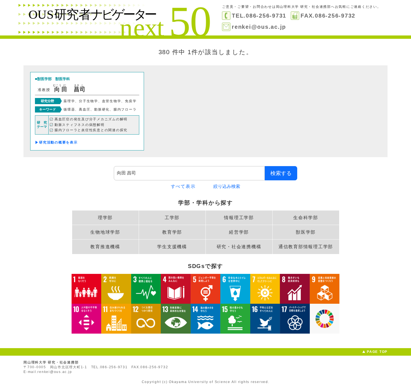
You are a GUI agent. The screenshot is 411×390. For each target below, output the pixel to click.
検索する (281, 173)
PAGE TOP (377, 352)
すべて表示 (183, 186)
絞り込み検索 (226, 186)
